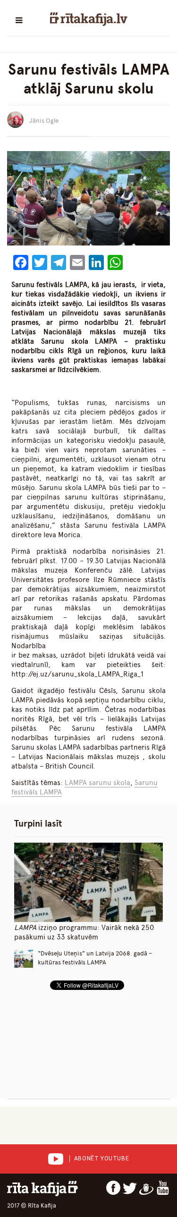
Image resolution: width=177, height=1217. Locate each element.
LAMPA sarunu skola (97, 782)
